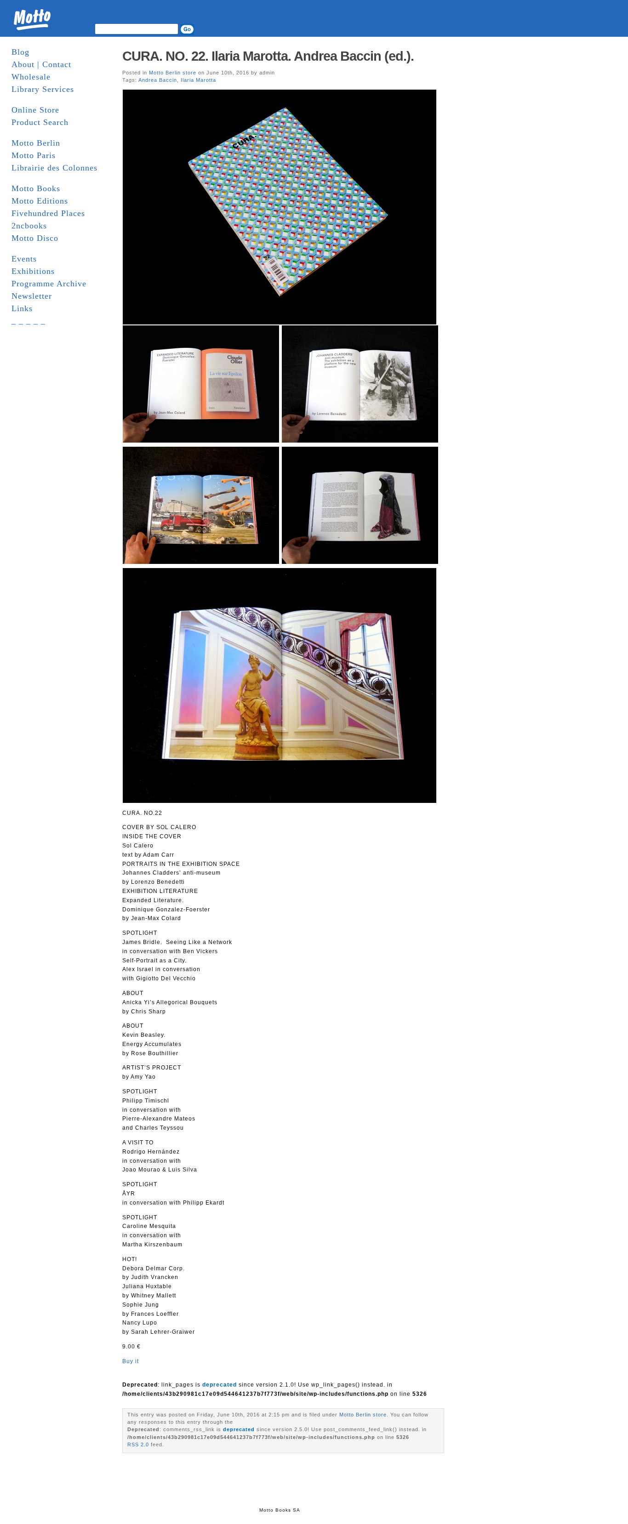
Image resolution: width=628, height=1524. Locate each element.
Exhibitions (33, 271)
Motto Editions (39, 200)
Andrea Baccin (157, 80)
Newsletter (31, 296)
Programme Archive (48, 283)
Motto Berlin (35, 143)
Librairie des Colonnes (54, 167)
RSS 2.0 (138, 1444)
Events (24, 258)
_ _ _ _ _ (28, 320)
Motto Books (35, 188)
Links (22, 308)
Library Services (42, 89)
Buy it (130, 1361)
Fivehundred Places (48, 213)
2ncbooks (29, 225)
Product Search (40, 122)
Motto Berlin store (172, 72)
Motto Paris (33, 155)
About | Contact (41, 64)
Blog (20, 52)
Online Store (35, 109)
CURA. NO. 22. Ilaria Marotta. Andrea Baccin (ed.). (268, 56)
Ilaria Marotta (198, 80)
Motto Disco (34, 238)
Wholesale (31, 76)
